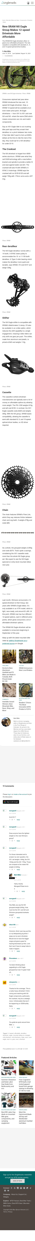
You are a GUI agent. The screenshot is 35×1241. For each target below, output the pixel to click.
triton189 (12, 924)
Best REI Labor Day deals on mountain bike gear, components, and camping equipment (8, 1117)
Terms (5, 1212)
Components (23, 20)
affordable (17, 1033)
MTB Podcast (14, 1201)
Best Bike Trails (25, 1201)
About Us (14, 1194)
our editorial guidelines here (12, 62)
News (4, 22)
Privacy (10, 1212)
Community (5, 699)
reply (18, 820)
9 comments (9, 56)
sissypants (13, 982)
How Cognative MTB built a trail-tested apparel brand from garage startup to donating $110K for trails (26, 1085)
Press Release (23, 1077)
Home (3, 20)
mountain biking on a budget (21, 1035)
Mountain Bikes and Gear (12, 20)
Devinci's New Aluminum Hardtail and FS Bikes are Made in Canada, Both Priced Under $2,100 (8, 674)
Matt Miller (7, 51)
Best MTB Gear (17, 1203)
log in (9, 794)
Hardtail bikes (23, 1109)
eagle (10, 1035)
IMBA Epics (7, 1203)
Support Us (22, 1194)
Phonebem (13, 958)
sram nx (9, 1039)
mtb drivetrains (16, 1037)
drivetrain (5, 1035)
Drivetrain (29, 20)
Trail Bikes (5, 665)
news (22, 1037)
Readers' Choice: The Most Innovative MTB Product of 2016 (25, 706)
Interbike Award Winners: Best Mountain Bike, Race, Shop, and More (8, 706)
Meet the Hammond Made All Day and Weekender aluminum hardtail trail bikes (25, 1117)
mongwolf (12, 811)
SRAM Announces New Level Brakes (25, 669)
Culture (21, 665)
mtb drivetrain (7, 1037)
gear (13, 1039)
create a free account (20, 794)
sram (26, 1037)
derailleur (23, 1033)
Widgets (6, 1197)
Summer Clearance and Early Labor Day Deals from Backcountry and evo (8, 1084)
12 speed (11, 1033)
